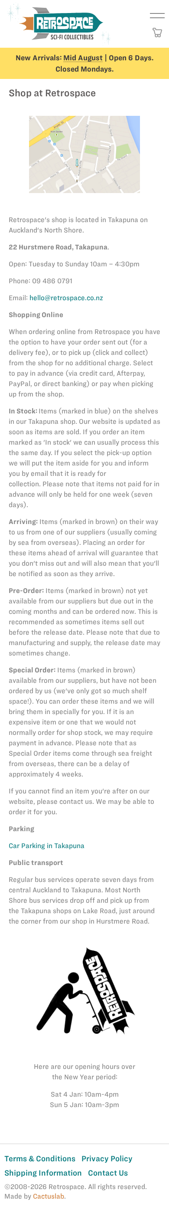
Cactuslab (48, 1196)
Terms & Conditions (39, 1158)
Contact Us (108, 1173)
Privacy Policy (107, 1158)
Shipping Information (43, 1173)
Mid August (83, 58)
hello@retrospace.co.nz (66, 297)
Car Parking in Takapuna (46, 845)
